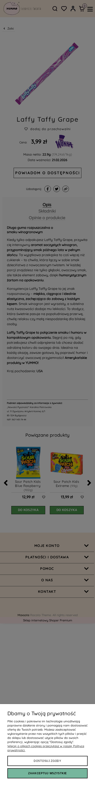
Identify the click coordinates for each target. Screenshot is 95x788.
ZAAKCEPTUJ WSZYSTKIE (47, 773)
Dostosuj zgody (47, 761)
